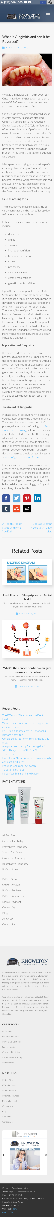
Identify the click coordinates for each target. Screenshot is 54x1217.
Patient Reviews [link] (11, 890)
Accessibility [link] (7, 1212)
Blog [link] (26, 47)
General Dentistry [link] (13, 841)
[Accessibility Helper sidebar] (50, 2)
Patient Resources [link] (13, 896)
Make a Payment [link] (11, 901)
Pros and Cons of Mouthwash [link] (19, 765)
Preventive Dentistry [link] (14, 846)
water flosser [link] (31, 457)
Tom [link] (15, 1208)
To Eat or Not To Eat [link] (14, 769)
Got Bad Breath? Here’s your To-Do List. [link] (41, 527)
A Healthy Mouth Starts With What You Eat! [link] (12, 527)
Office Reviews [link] (11, 884)
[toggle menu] (48, 13)
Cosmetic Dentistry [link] (13, 858)
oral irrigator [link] (13, 457)
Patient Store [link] (10, 869)
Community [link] (8, 907)
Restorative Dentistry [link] (15, 863)
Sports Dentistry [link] (12, 852)
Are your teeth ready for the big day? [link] (23, 746)
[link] (43, 2)
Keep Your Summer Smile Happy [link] (20, 773)
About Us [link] (7, 918)
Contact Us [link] (8, 924)
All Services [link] (9, 835)
